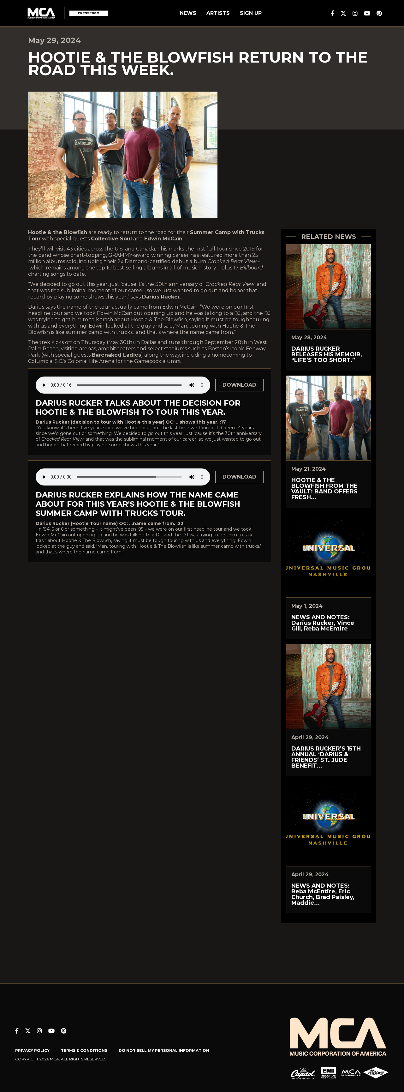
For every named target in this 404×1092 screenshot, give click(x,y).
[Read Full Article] (328, 286)
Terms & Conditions (84, 1051)
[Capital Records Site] (303, 1073)
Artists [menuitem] (218, 13)
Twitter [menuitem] (343, 13)
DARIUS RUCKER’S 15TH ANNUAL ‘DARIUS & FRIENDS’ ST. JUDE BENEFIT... (326, 757)
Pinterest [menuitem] (379, 13)
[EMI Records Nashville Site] (328, 1073)
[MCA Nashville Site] (351, 1073)
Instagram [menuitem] (355, 13)
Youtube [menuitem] (367, 13)
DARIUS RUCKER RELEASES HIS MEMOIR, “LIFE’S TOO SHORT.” (326, 354)
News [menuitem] (188, 13)
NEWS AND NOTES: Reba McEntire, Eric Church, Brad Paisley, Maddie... (322, 894)
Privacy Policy (32, 1051)
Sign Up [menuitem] (251, 13)
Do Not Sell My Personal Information (164, 1051)
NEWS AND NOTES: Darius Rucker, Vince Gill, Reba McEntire (322, 623)
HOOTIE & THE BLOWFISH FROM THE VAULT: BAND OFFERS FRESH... (324, 489)
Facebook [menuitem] (332, 13)
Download (239, 385)
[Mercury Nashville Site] (376, 1073)
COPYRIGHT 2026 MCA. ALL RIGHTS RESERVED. (60, 1059)
